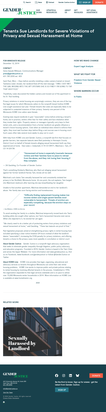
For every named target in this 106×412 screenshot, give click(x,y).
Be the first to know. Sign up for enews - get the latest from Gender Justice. (76, 383)
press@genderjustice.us (13, 73)
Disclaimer (15, 398)
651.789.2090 (7, 385)
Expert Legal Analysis (83, 66)
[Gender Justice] (19, 11)
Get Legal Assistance (92, 11)
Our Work (39, 11)
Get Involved (78, 11)
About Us (68, 11)
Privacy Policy (7, 398)
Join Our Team (8, 392)
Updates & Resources (51, 11)
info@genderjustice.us (10, 389)
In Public (78, 96)
